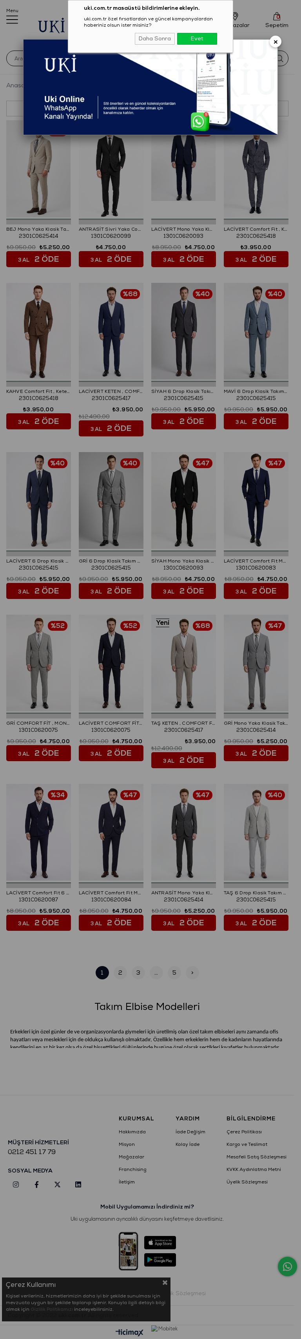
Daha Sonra (155, 38)
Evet (197, 38)
